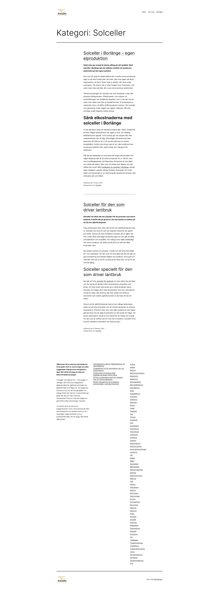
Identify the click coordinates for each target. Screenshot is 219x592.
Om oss (151, 12)
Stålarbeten (134, 525)
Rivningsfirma (135, 502)
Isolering (133, 440)
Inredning (133, 437)
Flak (131, 414)
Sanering (133, 511)
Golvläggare (134, 426)
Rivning (132, 499)
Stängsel (133, 531)
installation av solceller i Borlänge (115, 167)
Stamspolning (135, 528)
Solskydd (133, 522)
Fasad (132, 408)
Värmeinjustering (136, 555)
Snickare (133, 517)
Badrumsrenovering (137, 373)
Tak (131, 537)
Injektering (134, 435)
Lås (131, 455)
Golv (131, 423)
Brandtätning (135, 388)
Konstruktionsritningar (138, 449)
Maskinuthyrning (136, 476)
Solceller (98, 185)
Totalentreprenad (136, 543)
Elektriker (133, 402)
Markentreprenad (136, 470)
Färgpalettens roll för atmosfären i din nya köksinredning (108, 369)
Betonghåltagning (136, 385)
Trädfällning (134, 546)
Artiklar (132, 364)
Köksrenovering (135, 446)
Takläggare (134, 540)
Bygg (132, 391)
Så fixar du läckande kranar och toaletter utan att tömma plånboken (108, 378)
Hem (144, 12)
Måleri (132, 461)
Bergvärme (134, 376)
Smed (132, 514)
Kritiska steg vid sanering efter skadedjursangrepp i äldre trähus (105, 374)
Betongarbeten (135, 382)
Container (133, 397)
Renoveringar (135, 496)
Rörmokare (134, 505)
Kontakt (159, 12)
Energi (132, 405)
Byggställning (135, 394)
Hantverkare (134, 432)
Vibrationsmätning (136, 561)
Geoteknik (133, 420)
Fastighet (133, 411)
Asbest (132, 367)
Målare (132, 458)
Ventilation (134, 558)
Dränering (133, 399)
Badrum (133, 370)
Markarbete (134, 464)
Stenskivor (134, 534)
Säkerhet (133, 508)
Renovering (134, 493)
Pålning (132, 484)
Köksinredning (135, 443)
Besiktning (134, 379)
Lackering (133, 452)
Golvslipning (134, 429)
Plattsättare (134, 487)
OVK (131, 481)
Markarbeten (134, 467)
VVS (131, 563)
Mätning (133, 479)
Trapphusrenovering (137, 549)
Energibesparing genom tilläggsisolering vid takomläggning (109, 365)
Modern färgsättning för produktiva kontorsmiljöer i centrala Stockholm (106, 383)
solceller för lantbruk (105, 281)
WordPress (158, 579)
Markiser (133, 473)
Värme (132, 552)
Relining (133, 490)
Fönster (133, 417)
